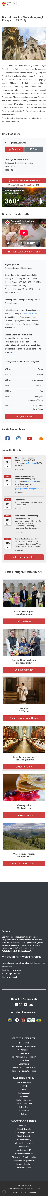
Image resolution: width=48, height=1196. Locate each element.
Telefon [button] (15, 149)
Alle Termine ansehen (24, 557)
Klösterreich (24, 1147)
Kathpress (24, 1096)
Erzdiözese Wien (24, 1082)
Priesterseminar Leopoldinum (24, 1057)
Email (35, 149)
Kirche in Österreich (24, 1100)
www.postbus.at (13, 973)
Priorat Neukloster (24, 1136)
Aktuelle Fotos (24, 766)
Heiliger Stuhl (24, 1107)
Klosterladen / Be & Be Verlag (24, 1046)
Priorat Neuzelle (24, 1129)
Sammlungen (24, 1064)
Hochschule (24, 1043)
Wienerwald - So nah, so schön (24, 1157)
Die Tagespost (24, 1093)
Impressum (32, 1192)
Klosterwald (24, 1125)
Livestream (24, 1053)
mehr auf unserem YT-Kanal (25, 251)
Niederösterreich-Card (24, 1154)
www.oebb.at (11, 977)
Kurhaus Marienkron (24, 1164)
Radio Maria (24, 1111)
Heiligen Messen (24, 416)
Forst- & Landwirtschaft (24, 863)
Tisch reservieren (24, 815)
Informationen (24, 621)
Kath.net (24, 1114)
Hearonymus (28, 314)
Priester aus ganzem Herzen (24, 718)
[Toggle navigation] (44, 4)
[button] (4, 1192)
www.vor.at (16, 970)
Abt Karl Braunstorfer (24, 1143)
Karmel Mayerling (24, 1140)
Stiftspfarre (24, 1060)
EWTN (24, 1086)
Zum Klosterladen (24, 669)
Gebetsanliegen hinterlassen (25, 180)
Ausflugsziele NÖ (24, 1150)
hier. (11, 352)
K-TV (24, 1089)
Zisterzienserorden (24, 1103)
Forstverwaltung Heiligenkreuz (24, 1067)
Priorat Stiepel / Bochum (24, 1133)
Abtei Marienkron (24, 1168)
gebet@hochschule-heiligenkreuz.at (28, 489)
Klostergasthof (24, 1050)
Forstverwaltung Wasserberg (24, 1071)
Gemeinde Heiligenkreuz (24, 1161)
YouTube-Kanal (31, 463)
